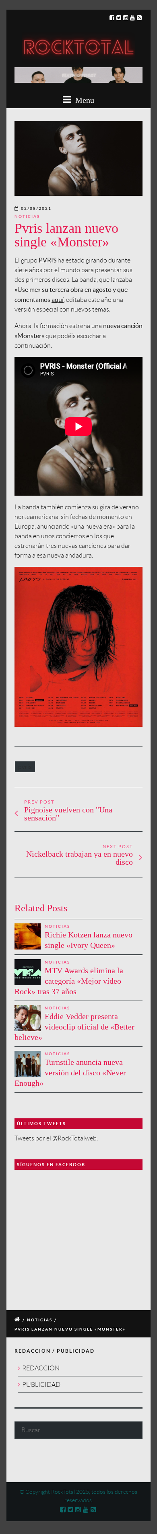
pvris (25, 766)
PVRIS (47, 260)
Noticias (27, 216)
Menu (83, 100)
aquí (58, 299)
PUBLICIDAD (41, 1384)
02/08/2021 (36, 208)
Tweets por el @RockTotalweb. (56, 1138)
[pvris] (78, 158)
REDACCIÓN (41, 1368)
